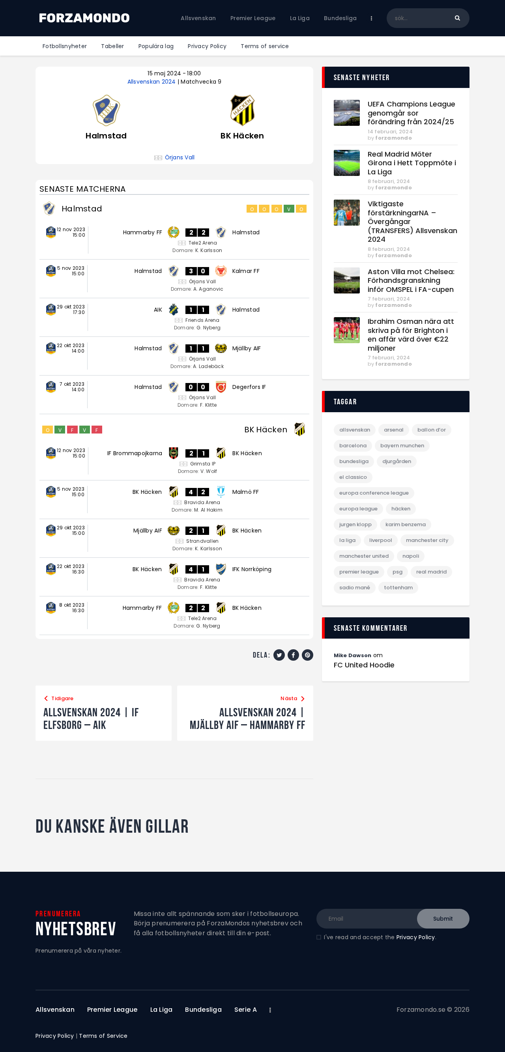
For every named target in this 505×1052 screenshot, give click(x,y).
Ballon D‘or (431, 430)
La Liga (347, 540)
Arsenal (394, 430)
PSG (397, 572)
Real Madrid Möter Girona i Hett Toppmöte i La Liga (412, 163)
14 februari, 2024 (390, 131)
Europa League (358, 508)
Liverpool (380, 540)
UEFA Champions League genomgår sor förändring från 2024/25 (411, 113)
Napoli (410, 556)
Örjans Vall (180, 157)
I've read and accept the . (380, 937)
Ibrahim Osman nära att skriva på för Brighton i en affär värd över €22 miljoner (411, 335)
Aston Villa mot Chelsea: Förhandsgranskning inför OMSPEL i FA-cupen (411, 280)
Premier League (359, 572)
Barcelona (353, 445)
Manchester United (364, 556)
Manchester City (427, 540)
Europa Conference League (374, 493)
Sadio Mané (354, 587)
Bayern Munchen (402, 445)
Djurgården (396, 461)
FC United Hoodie (364, 665)
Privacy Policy (416, 937)
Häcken (400, 508)
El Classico (353, 477)
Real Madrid (431, 572)
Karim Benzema (405, 524)
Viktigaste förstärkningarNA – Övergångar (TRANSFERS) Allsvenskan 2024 (412, 222)
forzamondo (393, 138)
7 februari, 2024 (389, 299)
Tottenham (398, 587)
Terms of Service (103, 1036)
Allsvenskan (354, 430)
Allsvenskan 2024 (152, 82)
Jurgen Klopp (355, 524)
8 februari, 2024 (389, 181)
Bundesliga (353, 461)
